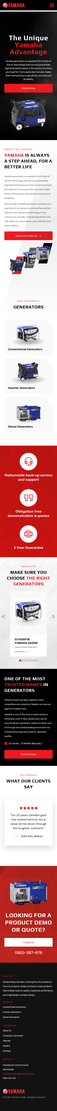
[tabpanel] (28, 624)
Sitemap (7, 1051)
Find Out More (28, 754)
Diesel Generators (20, 426)
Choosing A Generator (13, 1036)
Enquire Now (28, 88)
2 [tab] (23, 660)
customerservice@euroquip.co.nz (18, 1074)
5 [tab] (31, 660)
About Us (7, 1030)
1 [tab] (20, 660)
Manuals (7, 1041)
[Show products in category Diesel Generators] (28, 412)
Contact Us (28, 942)
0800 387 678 (9, 1078)
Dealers (6, 1046)
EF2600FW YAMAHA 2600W (26, 641)
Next (53, 616)
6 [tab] (34, 660)
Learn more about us (26, 235)
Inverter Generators (21, 388)
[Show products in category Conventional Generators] (28, 334)
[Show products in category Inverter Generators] (28, 373)
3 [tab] (26, 660)
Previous (4, 616)
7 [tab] (37, 660)
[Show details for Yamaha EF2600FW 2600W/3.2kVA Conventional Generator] (28, 613)
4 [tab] (28, 660)
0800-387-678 (28, 952)
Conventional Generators (25, 349)
